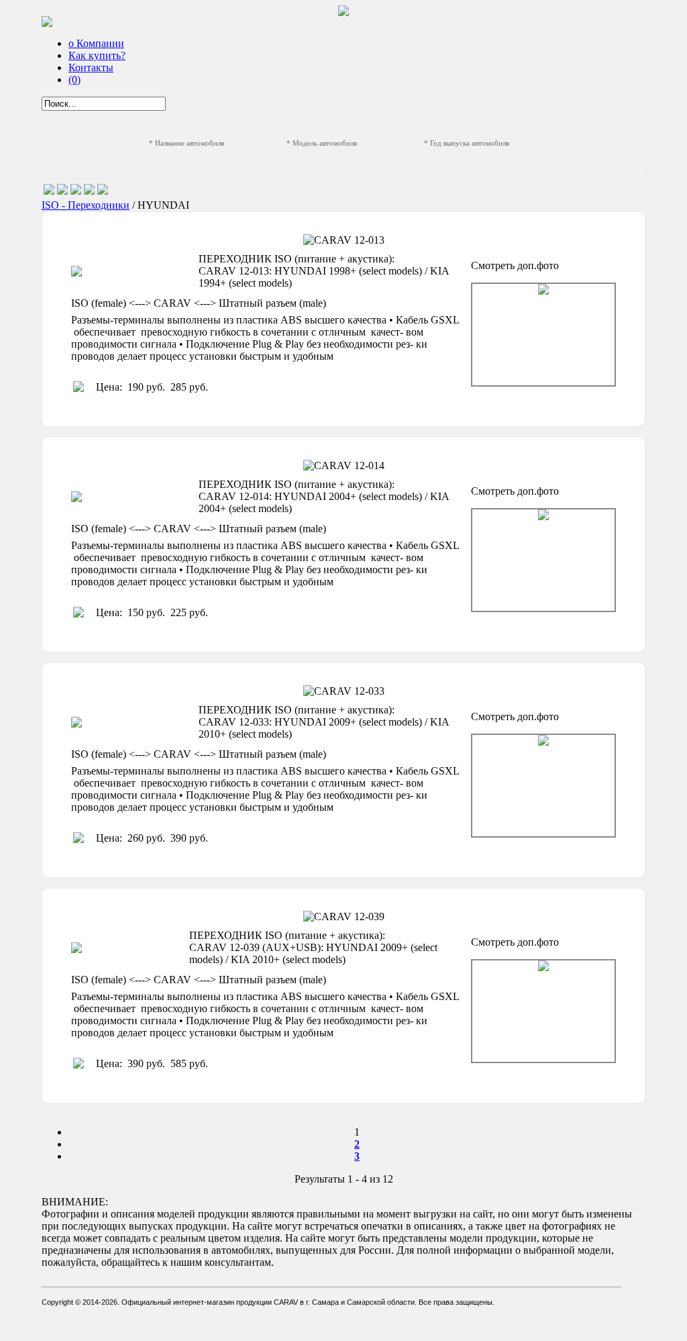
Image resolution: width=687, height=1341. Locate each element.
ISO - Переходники (85, 205)
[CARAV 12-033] (543, 786)
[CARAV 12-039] (543, 1011)
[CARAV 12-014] (543, 560)
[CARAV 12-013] (543, 335)
